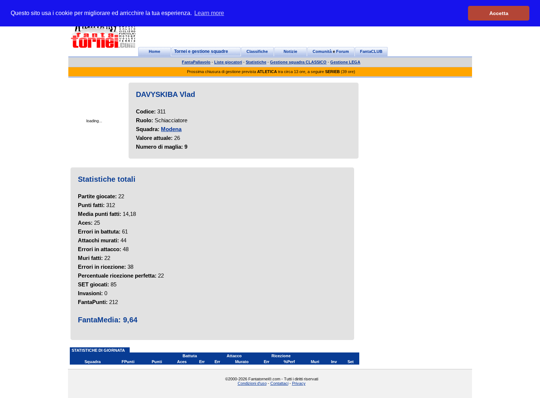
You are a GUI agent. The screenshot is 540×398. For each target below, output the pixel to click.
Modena (171, 129)
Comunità (322, 51)
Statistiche (256, 62)
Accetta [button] (498, 13)
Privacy (299, 383)
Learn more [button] (209, 13)
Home (154, 51)
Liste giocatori (228, 62)
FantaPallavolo (196, 62)
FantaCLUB (371, 51)
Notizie (290, 51)
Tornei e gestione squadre (201, 51)
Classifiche (257, 51)
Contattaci (279, 383)
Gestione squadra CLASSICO (298, 62)
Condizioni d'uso (252, 383)
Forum (342, 51)
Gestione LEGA (345, 62)
